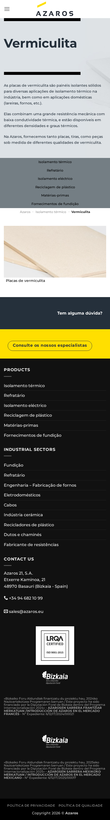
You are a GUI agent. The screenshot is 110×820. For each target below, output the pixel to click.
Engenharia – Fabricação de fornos (40, 485)
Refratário (55, 170)
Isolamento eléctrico (55, 179)
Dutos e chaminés (22, 534)
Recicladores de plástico (29, 524)
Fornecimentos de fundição (55, 204)
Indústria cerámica (23, 514)
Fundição (13, 465)
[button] (7, 9)
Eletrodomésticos (22, 495)
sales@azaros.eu (26, 611)
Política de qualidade (81, 805)
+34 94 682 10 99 (26, 598)
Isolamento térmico (55, 162)
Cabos (10, 505)
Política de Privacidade (31, 805)
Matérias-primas (55, 195)
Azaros (25, 212)
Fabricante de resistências (31, 544)
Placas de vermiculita (25, 281)
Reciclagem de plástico (55, 187)
